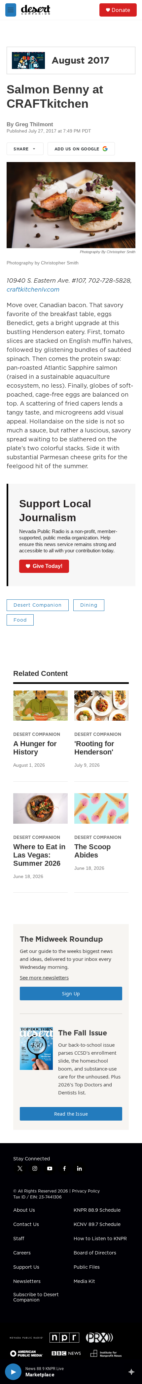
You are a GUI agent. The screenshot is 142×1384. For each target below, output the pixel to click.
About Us (24, 1210)
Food (20, 620)
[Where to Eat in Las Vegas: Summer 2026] (40, 808)
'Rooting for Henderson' (94, 748)
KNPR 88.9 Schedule (97, 1210)
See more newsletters (44, 977)
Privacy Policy (86, 1191)
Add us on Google (76, 149)
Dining (88, 605)
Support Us (26, 1267)
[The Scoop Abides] (101, 808)
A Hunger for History (35, 748)
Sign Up (71, 993)
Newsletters (27, 1281)
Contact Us (26, 1224)
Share (21, 149)
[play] (13, 1371)
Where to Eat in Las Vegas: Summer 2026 (39, 855)
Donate (121, 10)
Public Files (87, 1267)
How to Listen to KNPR (100, 1239)
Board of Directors (95, 1253)
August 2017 (80, 60)
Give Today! (47, 566)
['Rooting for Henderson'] (101, 706)
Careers (22, 1253)
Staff (18, 1239)
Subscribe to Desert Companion (36, 1297)
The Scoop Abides (92, 851)
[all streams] (133, 1371)
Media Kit (84, 1281)
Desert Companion (38, 605)
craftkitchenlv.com (33, 289)
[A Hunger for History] (40, 706)
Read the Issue (71, 1114)
